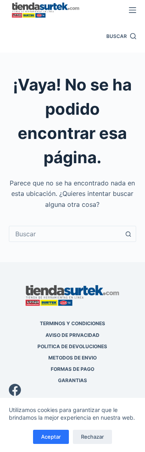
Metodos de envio (72, 358)
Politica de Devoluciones (72, 346)
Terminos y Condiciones (72, 323)
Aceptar (51, 436)
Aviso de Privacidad (72, 335)
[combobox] (65, 234)
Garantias (72, 380)
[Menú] (132, 10)
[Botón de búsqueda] (128, 234)
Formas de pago (72, 369)
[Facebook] (73, 390)
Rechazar (92, 436)
